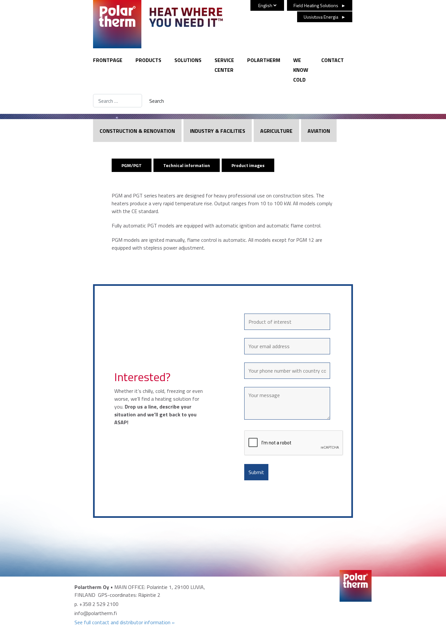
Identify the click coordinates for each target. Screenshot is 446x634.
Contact (332, 60)
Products (148, 60)
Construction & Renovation (137, 131)
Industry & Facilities (217, 131)
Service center (224, 65)
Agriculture (276, 131)
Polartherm (263, 60)
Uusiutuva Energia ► (325, 16)
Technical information (186, 165)
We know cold (300, 70)
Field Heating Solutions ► (320, 5)
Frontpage (107, 60)
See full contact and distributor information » (124, 622)
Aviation (319, 131)
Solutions (187, 60)
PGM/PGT (131, 165)
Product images (247, 165)
